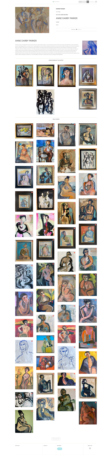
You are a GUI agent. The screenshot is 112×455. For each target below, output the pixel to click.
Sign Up (59, 448)
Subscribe (92, 1)
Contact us (79, 29)
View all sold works (56, 438)
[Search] (88, 2)
